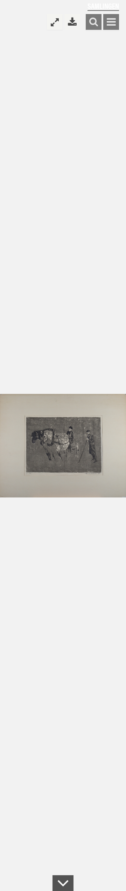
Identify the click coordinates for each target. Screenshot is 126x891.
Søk (94, 22)
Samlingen (103, 6)
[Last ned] (72, 22)
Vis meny (111, 22)
